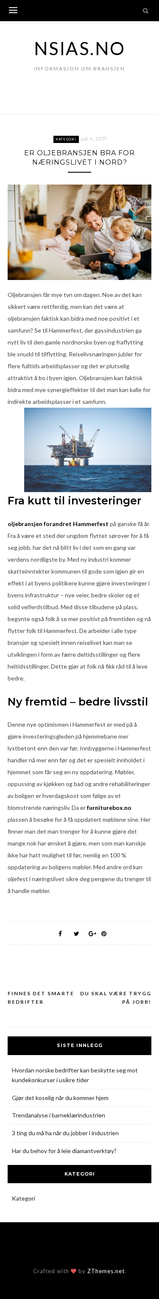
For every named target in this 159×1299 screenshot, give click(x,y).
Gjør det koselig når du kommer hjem (60, 1097)
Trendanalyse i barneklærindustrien (58, 1115)
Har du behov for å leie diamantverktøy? (64, 1150)
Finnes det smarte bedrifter (41, 997)
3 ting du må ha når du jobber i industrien (65, 1133)
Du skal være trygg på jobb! (115, 997)
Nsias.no (80, 48)
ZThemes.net (106, 1271)
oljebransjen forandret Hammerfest (58, 523)
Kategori (66, 139)
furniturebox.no (109, 807)
